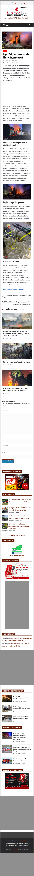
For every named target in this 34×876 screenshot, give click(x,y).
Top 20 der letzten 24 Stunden (11, 846)
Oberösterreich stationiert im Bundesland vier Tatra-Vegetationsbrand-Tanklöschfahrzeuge (17, 639)
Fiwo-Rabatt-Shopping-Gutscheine (11, 843)
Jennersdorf (10, 63)
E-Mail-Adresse (5, 445)
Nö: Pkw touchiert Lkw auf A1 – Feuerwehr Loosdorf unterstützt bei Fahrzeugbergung (19, 517)
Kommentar (4, 411)
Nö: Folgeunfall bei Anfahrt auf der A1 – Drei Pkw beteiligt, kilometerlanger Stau (19, 509)
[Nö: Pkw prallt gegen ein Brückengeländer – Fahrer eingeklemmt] (7, 709)
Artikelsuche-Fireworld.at (23, 846)
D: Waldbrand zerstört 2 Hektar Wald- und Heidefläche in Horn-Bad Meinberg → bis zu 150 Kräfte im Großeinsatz (16, 333)
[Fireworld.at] (4, 25)
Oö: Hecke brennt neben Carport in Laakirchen (16, 362)
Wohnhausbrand (19, 63)
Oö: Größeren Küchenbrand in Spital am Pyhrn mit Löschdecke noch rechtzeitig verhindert (16, 303)
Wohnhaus (14, 63)
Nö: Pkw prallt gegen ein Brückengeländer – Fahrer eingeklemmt (21, 707)
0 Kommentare (14, 60)
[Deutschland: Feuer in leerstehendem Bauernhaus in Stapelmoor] (7, 699)
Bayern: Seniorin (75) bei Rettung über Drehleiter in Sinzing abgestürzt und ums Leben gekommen (22, 749)
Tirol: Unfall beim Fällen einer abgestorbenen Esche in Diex (17, 296)
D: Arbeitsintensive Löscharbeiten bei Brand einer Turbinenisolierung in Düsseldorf (15, 389)
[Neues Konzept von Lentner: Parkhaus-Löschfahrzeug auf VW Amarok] (7, 761)
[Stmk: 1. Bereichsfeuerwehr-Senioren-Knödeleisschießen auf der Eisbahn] (7, 719)
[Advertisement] (17, 605)
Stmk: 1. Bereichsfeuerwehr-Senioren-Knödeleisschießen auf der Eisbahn (21, 717)
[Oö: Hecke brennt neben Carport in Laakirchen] (17, 344)
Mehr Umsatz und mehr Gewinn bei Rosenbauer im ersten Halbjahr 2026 (15, 645)
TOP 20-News (17, 18)
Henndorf (6, 63)
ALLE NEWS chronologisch (24, 843)
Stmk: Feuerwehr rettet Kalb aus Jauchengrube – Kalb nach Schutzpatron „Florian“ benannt (18, 526)
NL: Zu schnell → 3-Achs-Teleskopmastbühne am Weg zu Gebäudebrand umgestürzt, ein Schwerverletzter (19, 736)
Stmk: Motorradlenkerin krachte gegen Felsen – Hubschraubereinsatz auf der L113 (19, 500)
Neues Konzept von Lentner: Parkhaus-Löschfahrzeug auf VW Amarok (21, 760)
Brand (5, 50)
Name (3, 437)
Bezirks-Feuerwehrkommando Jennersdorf (14, 289)
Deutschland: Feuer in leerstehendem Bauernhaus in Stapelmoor (21, 698)
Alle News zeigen (8, 18)
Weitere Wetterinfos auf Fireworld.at (17, 555)
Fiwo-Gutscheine (26, 18)
